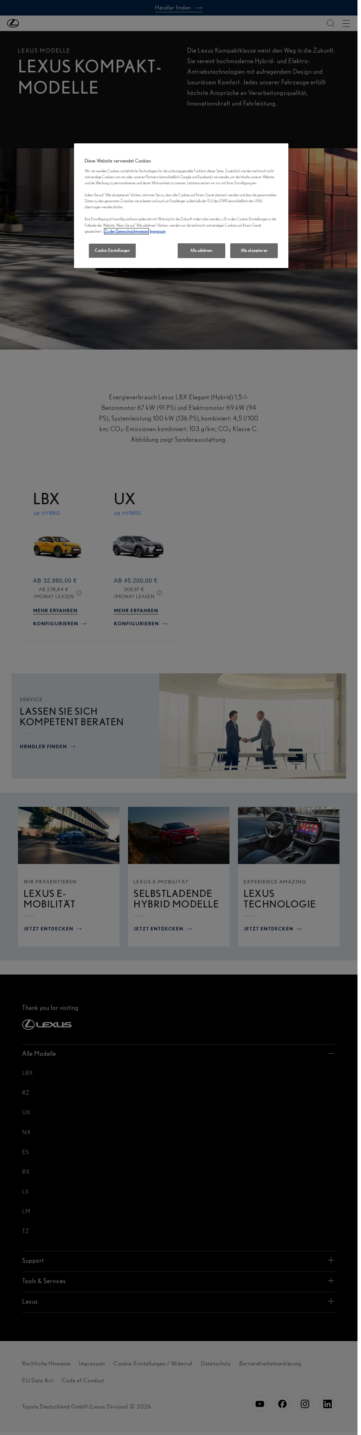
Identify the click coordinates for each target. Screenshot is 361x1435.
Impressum (158, 231)
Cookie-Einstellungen (112, 250)
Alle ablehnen (201, 250)
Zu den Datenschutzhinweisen (126, 231)
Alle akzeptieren (254, 250)
